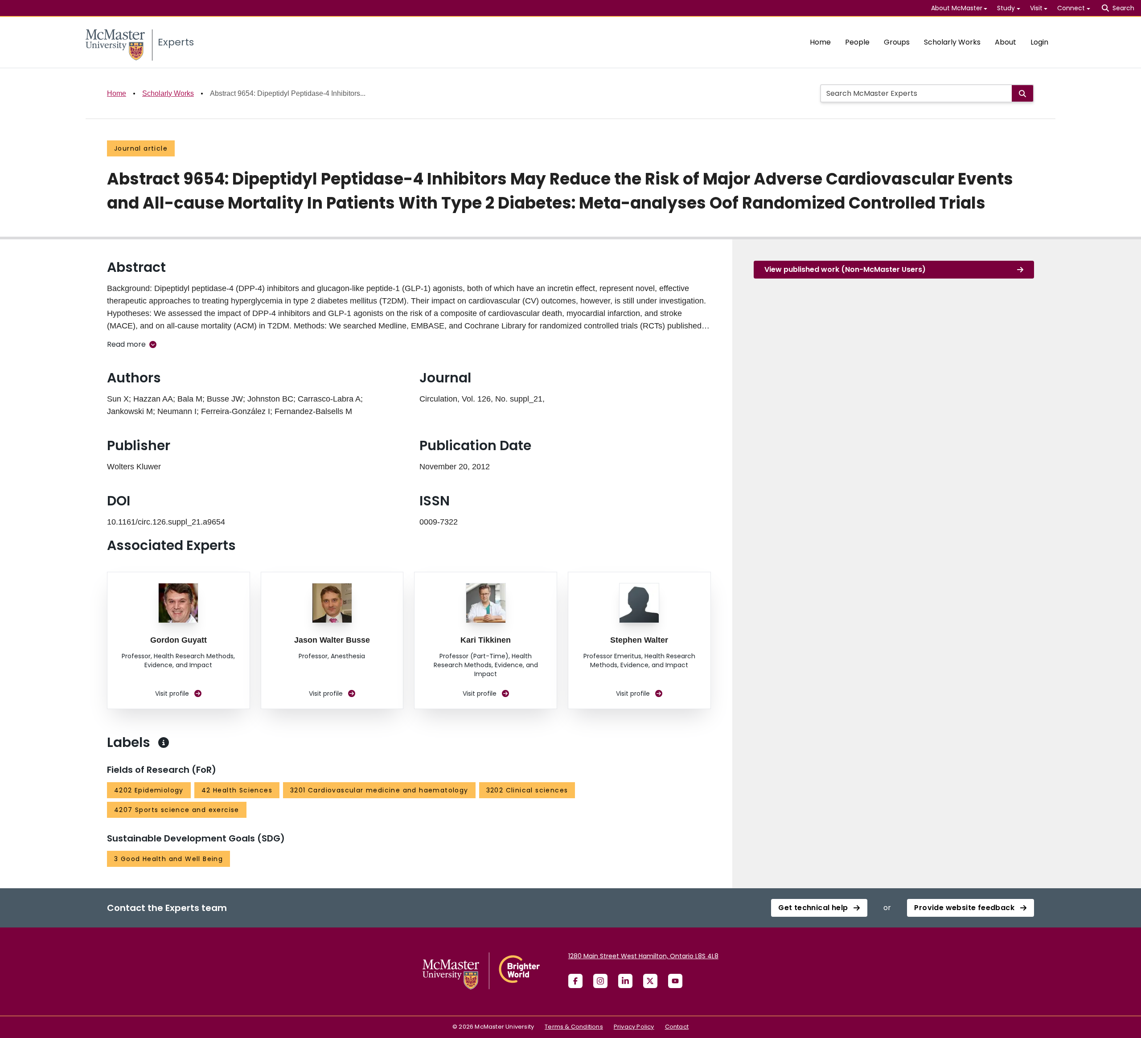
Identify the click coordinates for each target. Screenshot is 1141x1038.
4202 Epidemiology (149, 790)
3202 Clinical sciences (527, 790)
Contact (677, 1026)
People (857, 42)
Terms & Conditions (574, 1026)
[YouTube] (675, 981)
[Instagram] (600, 981)
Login (1039, 42)
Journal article (141, 148)
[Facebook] (575, 981)
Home (820, 42)
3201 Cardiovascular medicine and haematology (379, 790)
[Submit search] (1022, 93)
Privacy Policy (634, 1026)
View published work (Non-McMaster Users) (845, 269)
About (1005, 42)
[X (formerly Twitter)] (650, 981)
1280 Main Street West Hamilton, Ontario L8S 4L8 (643, 956)
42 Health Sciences (236, 790)
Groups (897, 42)
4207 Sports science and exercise (176, 809)
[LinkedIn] (625, 981)
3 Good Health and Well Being (168, 858)
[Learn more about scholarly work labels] (163, 742)
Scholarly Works (952, 42)
